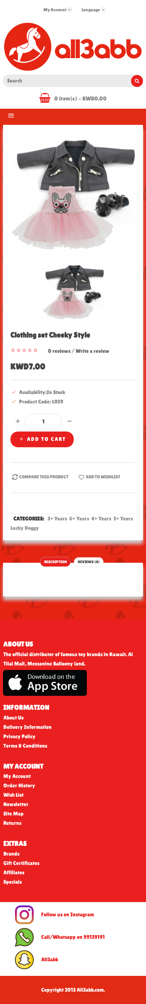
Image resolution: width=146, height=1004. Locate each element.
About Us (13, 718)
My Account (17, 776)
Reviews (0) (89, 562)
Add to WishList (103, 477)
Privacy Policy (19, 736)
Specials (12, 882)
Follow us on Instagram (67, 914)
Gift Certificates (21, 863)
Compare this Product (44, 477)
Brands (11, 854)
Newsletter (15, 804)
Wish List (13, 795)
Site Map (13, 814)
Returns (12, 823)
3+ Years (58, 518)
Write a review (92, 351)
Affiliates (13, 872)
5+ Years (123, 518)
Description (55, 562)
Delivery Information (27, 727)
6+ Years (79, 518)
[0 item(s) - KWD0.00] (46, 99)
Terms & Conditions (25, 746)
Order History (19, 785)
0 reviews (59, 351)
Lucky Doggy (25, 528)
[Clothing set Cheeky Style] (73, 194)
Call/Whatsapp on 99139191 (73, 937)
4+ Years (101, 518)
